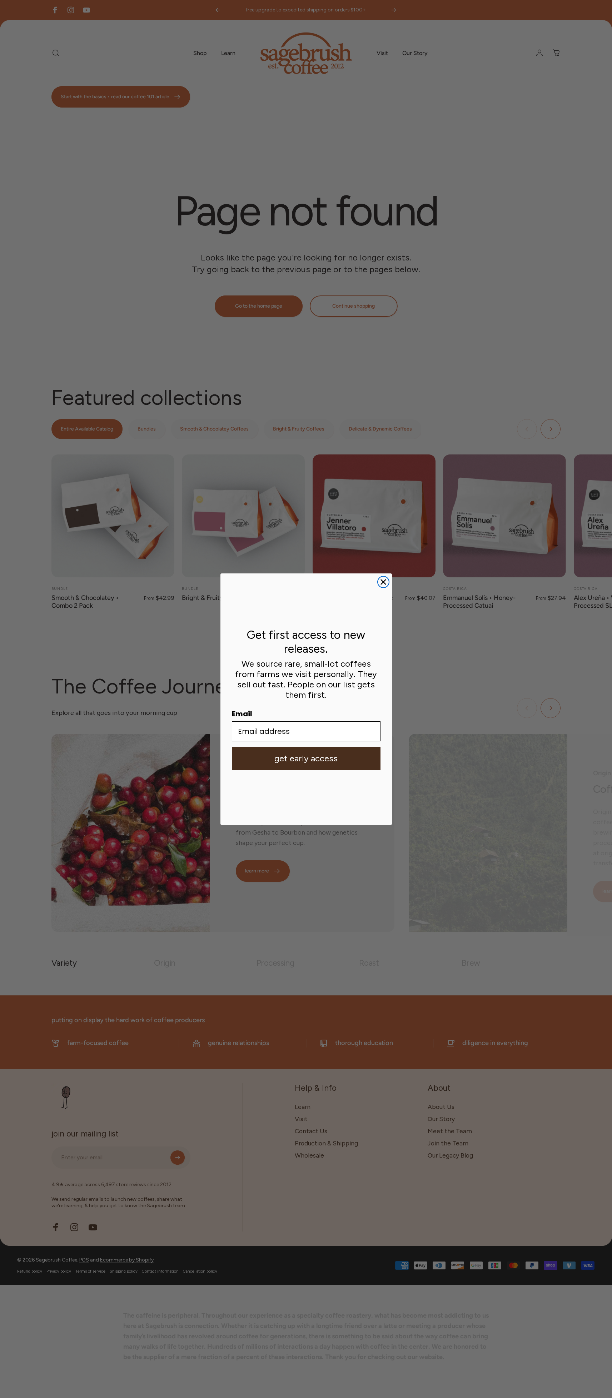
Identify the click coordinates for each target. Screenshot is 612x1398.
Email (242, 714)
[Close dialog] (383, 582)
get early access (306, 758)
